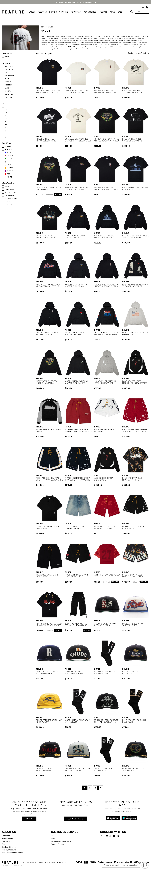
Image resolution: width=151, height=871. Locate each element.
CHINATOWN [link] (9, 189)
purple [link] (10, 171)
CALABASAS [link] (9, 196)
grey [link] (9, 162)
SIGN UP (29, 819)
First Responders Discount (12, 853)
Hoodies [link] (8, 85)
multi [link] (9, 165)
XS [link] (6, 110)
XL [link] (6, 122)
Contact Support (57, 844)
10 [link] (5, 137)
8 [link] (5, 131)
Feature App (7, 841)
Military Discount (9, 850)
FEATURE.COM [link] (10, 192)
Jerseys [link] (8, 91)
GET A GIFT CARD (75, 819)
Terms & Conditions (58, 862)
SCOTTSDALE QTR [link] (12, 199)
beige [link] (9, 146)
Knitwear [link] (9, 94)
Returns (54, 838)
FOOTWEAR (76, 12)
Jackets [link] (8, 88)
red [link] (8, 174)
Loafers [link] (8, 97)
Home (43, 27)
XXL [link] (6, 125)
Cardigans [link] (9, 70)
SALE (120, 12)
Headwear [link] (9, 82)
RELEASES (42, 12)
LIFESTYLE (103, 12)
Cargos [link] (8, 73)
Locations (6, 836)
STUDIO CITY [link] (9, 202)
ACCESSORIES (90, 12)
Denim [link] (7, 79)
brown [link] (10, 156)
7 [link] (5, 128)
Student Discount (9, 847)
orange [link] (10, 168)
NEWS (112, 12)
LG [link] (6, 119)
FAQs (53, 836)
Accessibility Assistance (61, 841)
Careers (5, 844)
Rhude (50, 27)
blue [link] (9, 153)
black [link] (9, 150)
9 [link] (5, 134)
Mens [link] (7, 57)
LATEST (32, 12)
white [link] (9, 177)
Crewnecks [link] (9, 76)
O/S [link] (6, 107)
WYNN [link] (7, 186)
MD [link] (6, 116)
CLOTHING (63, 12)
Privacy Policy (44, 862)
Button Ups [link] (10, 67)
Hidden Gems (7, 838)
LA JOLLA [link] (8, 205)
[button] (16, 53)
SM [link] (6, 113)
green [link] (9, 159)
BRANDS (53, 12)
